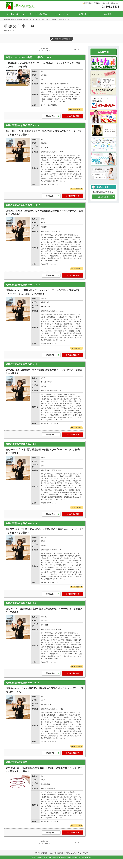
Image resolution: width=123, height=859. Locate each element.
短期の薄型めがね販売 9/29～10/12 (23, 205)
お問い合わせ (84, 14)
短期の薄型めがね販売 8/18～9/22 (22, 682)
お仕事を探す (103, 197)
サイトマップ (83, 853)
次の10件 (76, 49)
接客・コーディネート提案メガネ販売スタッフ (28, 57)
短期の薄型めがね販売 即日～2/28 (22, 125)
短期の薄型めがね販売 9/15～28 (21, 364)
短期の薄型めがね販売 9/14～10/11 (23, 284)
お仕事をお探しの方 (15, 14)
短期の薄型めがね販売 (18, 762)
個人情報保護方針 (57, 853)
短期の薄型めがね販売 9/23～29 (21, 523)
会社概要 (107, 14)
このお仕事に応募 (72, 116)
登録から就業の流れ (38, 14)
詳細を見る (50, 116)
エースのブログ (61, 14)
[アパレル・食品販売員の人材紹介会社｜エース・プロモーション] (21, 5)
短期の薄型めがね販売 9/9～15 (21, 603)
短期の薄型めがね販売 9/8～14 (21, 444)
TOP (37, 853)
